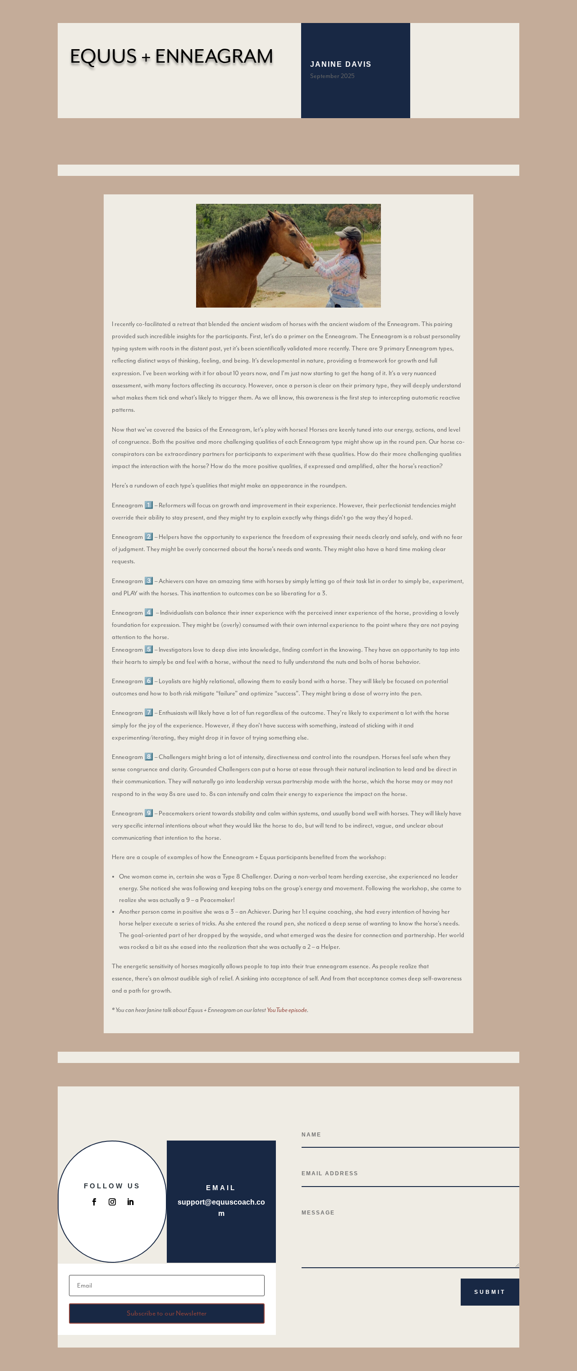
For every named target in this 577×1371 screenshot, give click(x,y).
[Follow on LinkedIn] (130, 1202)
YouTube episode (287, 1010)
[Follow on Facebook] (94, 1202)
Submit (490, 1292)
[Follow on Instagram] (112, 1202)
